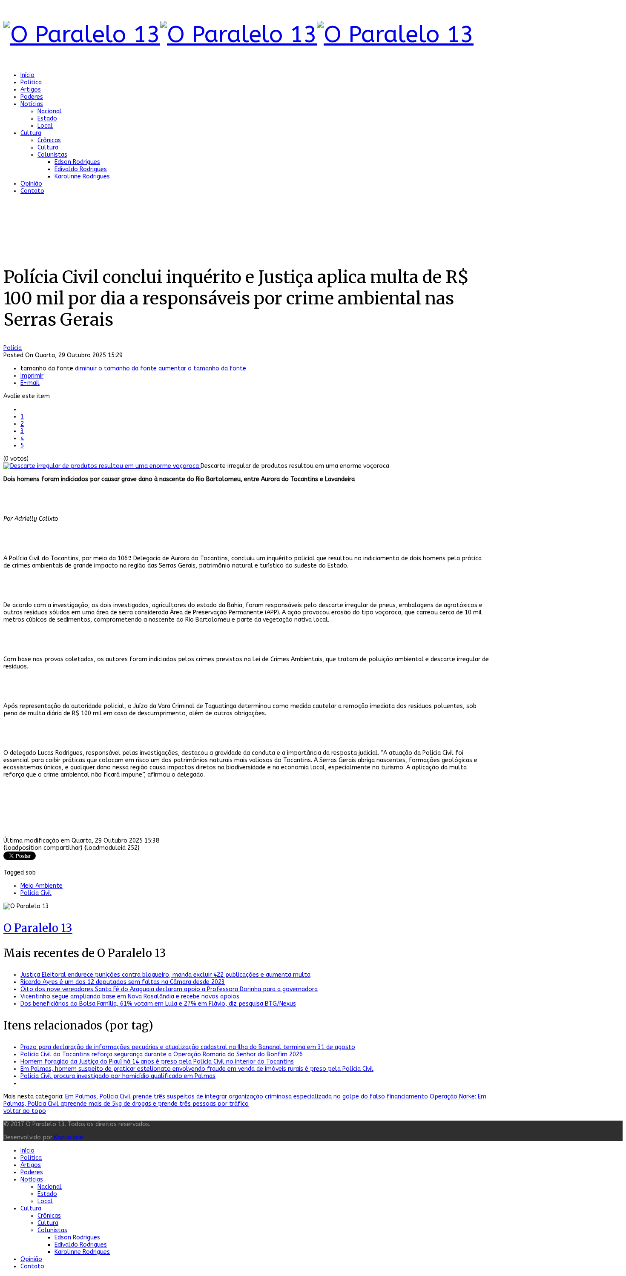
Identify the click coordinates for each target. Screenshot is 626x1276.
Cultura (30, 133)
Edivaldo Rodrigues (81, 169)
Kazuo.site (68, 1137)
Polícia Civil (36, 893)
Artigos (30, 89)
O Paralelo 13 (37, 928)
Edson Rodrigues (77, 162)
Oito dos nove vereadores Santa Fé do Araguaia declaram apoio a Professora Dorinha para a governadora (169, 989)
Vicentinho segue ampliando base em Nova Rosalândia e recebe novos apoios (129, 996)
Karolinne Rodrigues (82, 176)
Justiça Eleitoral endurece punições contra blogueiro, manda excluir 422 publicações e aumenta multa (165, 974)
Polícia (12, 348)
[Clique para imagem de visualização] (102, 466)
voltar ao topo (24, 1111)
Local (45, 125)
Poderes (31, 96)
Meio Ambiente (41, 885)
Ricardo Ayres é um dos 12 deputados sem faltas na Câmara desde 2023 (122, 982)
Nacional (49, 111)
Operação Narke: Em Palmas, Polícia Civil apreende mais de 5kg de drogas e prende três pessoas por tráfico (244, 1100)
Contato (32, 191)
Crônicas (49, 140)
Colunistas (52, 154)
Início (27, 75)
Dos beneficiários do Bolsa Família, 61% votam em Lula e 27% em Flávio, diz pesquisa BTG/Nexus (158, 1003)
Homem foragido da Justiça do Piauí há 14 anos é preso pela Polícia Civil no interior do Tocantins (157, 1061)
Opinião (31, 183)
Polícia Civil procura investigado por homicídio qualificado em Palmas (117, 1076)
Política (31, 82)
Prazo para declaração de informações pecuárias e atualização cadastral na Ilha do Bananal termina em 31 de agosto (187, 1047)
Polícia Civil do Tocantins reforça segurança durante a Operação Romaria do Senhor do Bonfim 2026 (161, 1054)
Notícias (31, 104)
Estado (47, 118)
